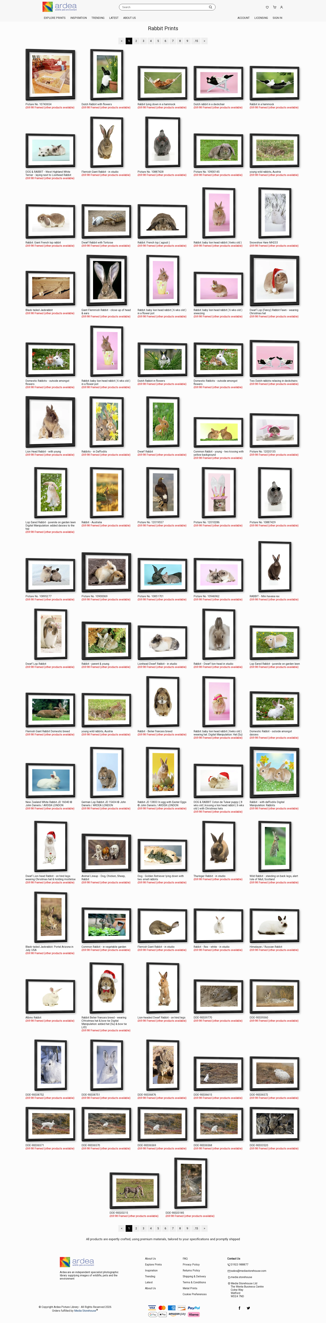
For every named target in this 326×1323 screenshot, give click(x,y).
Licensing (261, 18)
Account (244, 18)
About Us (129, 18)
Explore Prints (55, 18)
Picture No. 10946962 (207, 596)
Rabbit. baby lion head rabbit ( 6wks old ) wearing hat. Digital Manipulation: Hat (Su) (218, 733)
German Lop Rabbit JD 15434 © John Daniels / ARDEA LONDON (104, 803)
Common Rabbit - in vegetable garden (104, 946)
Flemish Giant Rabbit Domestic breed (47, 731)
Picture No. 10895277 (38, 596)
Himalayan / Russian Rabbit (266, 946)
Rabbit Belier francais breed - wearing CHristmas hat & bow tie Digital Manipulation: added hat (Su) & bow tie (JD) (104, 1022)
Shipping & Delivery (194, 1276)
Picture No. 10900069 (94, 596)
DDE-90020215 (119, 1212)
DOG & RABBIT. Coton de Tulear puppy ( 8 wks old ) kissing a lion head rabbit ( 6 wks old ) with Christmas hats (219, 805)
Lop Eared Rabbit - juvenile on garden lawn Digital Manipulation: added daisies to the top (50, 525)
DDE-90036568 (203, 1145)
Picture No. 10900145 (207, 171)
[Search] (211, 7)
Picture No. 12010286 (207, 522)
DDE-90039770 (203, 1017)
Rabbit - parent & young (95, 663)
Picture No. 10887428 (151, 171)
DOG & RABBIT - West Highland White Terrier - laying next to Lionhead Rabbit (48, 173)
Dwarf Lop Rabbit (35, 663)
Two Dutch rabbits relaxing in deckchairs (273, 380)
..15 (196, 41)
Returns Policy (191, 1270)
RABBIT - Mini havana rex (264, 596)
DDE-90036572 (259, 1094)
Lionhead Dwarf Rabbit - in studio (157, 663)
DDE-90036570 (91, 1145)
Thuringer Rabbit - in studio (209, 876)
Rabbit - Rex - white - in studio (212, 946)
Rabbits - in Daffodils (94, 451)
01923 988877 (239, 1264)
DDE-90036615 (203, 1094)
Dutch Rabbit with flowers (97, 104)
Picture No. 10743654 (38, 104)
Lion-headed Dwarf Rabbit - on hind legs (161, 1017)
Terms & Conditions (194, 1282)
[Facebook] (239, 1309)
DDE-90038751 (91, 1094)
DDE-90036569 (147, 1145)
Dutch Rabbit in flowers (151, 380)
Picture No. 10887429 (263, 522)
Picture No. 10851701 (151, 596)
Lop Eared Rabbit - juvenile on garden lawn (275, 663)
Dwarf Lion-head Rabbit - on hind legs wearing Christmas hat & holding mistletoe (50, 877)
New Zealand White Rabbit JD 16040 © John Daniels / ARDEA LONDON (48, 803)
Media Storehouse (85, 1310)
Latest (114, 18)
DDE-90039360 (259, 1017)
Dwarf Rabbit (145, 451)
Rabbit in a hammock (262, 104)
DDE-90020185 (175, 1212)
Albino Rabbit (33, 1017)
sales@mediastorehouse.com (248, 1270)
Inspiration (78, 18)
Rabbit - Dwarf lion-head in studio (213, 663)
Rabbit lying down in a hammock (156, 104)
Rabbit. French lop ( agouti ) (154, 242)
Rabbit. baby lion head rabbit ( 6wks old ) (218, 242)
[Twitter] (248, 1309)
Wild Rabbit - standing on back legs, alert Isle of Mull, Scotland (274, 877)
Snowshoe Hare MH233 (264, 242)
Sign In (277, 18)
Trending (98, 18)
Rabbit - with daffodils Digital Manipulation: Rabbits (267, 803)
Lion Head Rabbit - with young (43, 451)
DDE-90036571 (34, 1145)
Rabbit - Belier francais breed (155, 731)
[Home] (63, 11)
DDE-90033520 (259, 1145)
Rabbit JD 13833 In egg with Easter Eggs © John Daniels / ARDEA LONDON (162, 803)
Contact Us (233, 1258)
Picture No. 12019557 (151, 522)
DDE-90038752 (34, 1094)
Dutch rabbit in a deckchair (209, 104)
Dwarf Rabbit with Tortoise (97, 242)
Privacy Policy (191, 1264)
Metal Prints (190, 1288)
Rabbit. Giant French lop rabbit (43, 242)
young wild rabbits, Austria (265, 171)
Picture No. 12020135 (263, 451)
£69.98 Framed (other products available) (49, 107)
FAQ (185, 1258)
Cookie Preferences (195, 1294)
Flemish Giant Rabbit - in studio (100, 171)
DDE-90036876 (147, 1094)
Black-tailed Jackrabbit (39, 310)
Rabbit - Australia (92, 522)
